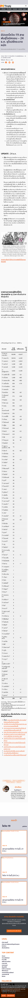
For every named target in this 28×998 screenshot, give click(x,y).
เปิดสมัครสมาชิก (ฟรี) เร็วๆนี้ (14, 931)
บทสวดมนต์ (5, 965)
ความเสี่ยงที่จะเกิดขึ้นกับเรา (11, 753)
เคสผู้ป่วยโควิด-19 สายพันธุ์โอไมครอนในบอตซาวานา (14, 748)
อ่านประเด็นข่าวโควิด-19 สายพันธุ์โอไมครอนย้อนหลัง (13, 261)
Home (2, 56)
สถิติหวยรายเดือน (6, 961)
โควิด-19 (2, 31)
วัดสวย (3, 956)
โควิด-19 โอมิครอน (11, 782)
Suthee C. (18, 790)
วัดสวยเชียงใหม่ (5, 958)
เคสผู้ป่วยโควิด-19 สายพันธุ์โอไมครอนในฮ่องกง (14, 740)
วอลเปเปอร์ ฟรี (5, 974)
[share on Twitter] (9, 62)
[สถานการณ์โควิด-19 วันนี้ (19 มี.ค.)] (14, 888)
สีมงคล (3, 976)
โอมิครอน (19, 782)
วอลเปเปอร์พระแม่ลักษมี (7, 972)
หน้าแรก (3, 9)
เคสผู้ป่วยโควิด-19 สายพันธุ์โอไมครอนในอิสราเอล (14, 744)
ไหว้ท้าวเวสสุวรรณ (6, 969)
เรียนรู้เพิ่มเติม (10, 995)
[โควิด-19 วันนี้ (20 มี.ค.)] (14, 863)
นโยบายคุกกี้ (5, 942)
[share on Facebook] (6, 62)
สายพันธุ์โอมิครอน (7, 780)
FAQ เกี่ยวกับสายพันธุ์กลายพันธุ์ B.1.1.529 (15, 732)
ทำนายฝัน (9, 9)
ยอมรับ (3, 995)
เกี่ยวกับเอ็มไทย (5, 948)
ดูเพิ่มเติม (24, 826)
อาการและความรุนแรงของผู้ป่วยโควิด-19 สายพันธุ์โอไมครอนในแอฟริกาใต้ (15, 729)
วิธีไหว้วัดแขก (5, 971)
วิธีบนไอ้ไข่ (4, 967)
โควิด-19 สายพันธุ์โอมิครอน (18, 780)
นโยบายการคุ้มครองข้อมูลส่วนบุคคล (10, 944)
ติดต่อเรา (4, 946)
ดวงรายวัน (4, 963)
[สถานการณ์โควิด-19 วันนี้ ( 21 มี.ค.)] (14, 837)
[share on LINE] (13, 62)
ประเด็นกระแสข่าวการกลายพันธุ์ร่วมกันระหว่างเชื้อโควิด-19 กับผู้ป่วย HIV (14, 735)
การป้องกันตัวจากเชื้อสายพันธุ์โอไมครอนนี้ (15, 755)
